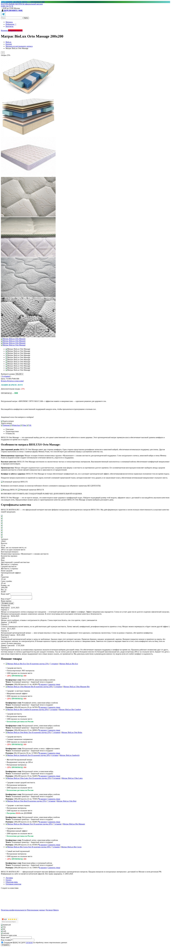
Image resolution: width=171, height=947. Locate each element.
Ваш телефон (6, 940)
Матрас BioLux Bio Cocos (71, 847)
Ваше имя (5, 594)
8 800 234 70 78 (7, 6)
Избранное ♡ (11, 24)
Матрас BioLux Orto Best (66, 801)
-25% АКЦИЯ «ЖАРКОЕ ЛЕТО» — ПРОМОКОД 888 (23, 2)
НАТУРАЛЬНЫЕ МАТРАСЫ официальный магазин (22, 4)
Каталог (9, 44)
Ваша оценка (6, 601)
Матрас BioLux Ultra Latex (72, 778)
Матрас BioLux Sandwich (69, 755)
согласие (29, 942)
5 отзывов (58, 687)
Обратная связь (12, 882)
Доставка (9, 878)
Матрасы (9, 22)
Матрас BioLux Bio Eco (68, 664)
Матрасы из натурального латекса (19, 46)
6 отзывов (6, 376)
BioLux (8, 42)
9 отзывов (56, 778)
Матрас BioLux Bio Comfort (70, 709)
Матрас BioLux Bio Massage (74, 824)
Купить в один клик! (15, 381)
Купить (4, 381)
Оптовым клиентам (13, 884)
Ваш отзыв (5, 599)
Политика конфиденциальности (13, 910)
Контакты (9, 26)
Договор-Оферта (52, 910)
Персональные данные (36, 910)
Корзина (5, 30)
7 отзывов (54, 664)
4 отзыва (54, 755)
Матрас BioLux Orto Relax (72, 732)
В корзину (43, 684)
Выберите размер (8, 374)
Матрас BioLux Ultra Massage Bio (76, 687)
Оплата (8, 880)
